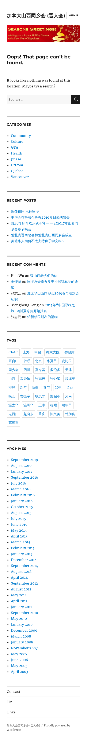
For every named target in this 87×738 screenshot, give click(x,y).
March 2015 (20, 542)
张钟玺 (55, 379)
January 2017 (21, 471)
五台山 (13, 361)
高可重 (13, 423)
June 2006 (19, 660)
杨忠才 (40, 396)
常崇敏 (25, 379)
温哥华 (28, 405)
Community (21, 135)
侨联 (26, 361)
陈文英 (55, 414)
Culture (17, 141)
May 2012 (19, 595)
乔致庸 (69, 352)
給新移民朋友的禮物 (42, 317)
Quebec (17, 171)
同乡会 (13, 370)
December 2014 (24, 560)
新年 (23, 387)
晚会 (11, 396)
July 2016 (18, 483)
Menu (73, 15)
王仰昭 (16, 281)
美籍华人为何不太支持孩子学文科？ (38, 241)
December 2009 (24, 630)
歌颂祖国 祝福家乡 (25, 211)
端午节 (67, 405)
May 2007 (19, 654)
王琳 (41, 405)
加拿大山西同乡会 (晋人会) (36, 15)
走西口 (13, 414)
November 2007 (24, 648)
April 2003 (19, 671)
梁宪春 (55, 396)
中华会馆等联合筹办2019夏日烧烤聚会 (40, 217)
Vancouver (20, 177)
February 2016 (23, 495)
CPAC (13, 352)
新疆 (35, 387)
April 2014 (19, 577)
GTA (14, 147)
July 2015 (18, 518)
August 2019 (21, 465)
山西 (11, 379)
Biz (9, 702)
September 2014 (24, 566)
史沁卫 (67, 361)
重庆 (41, 414)
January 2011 (21, 607)
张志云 (40, 379)
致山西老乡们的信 (43, 275)
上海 (26, 352)
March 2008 (21, 636)
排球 (11, 387)
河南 (68, 396)
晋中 (58, 387)
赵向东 (28, 414)
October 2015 (22, 507)
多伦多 (55, 370)
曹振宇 (25, 396)
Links (11, 712)
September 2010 (24, 613)
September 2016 (24, 477)
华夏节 (52, 361)
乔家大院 (53, 352)
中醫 (37, 352)
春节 (46, 387)
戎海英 (70, 379)
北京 (38, 361)
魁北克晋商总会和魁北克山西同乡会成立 (41, 235)
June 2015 (19, 524)
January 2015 (22, 554)
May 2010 (19, 619)
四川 (26, 370)
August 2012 (21, 589)
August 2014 (21, 571)
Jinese (16, 159)
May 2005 (19, 666)
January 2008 (22, 642)
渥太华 (13, 405)
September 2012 (24, 583)
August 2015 (21, 513)
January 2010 (22, 624)
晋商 (70, 387)
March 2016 (21, 489)
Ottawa (17, 165)
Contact (13, 692)
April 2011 (19, 601)
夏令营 (40, 370)
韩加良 (70, 414)
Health (16, 153)
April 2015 (19, 536)
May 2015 (19, 530)
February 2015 (23, 548)
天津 (68, 370)
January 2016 (22, 501)
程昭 (53, 405)
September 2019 (24, 460)
